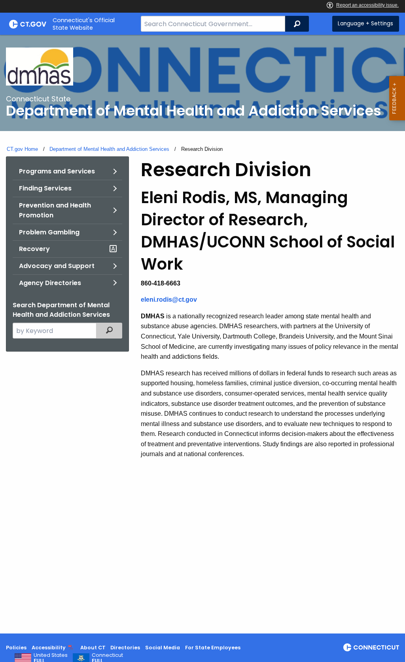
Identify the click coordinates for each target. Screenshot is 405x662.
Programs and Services (57, 171)
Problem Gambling (49, 232)
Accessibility (49, 647)
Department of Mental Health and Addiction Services (109, 149)
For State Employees (212, 647)
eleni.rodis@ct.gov (169, 299)
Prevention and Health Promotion (55, 210)
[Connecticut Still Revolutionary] (371, 647)
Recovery (34, 248)
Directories (125, 647)
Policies (16, 647)
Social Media (162, 647)
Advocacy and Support (57, 265)
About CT (93, 647)
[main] (202, 334)
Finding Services (45, 188)
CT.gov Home (22, 149)
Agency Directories (50, 282)
